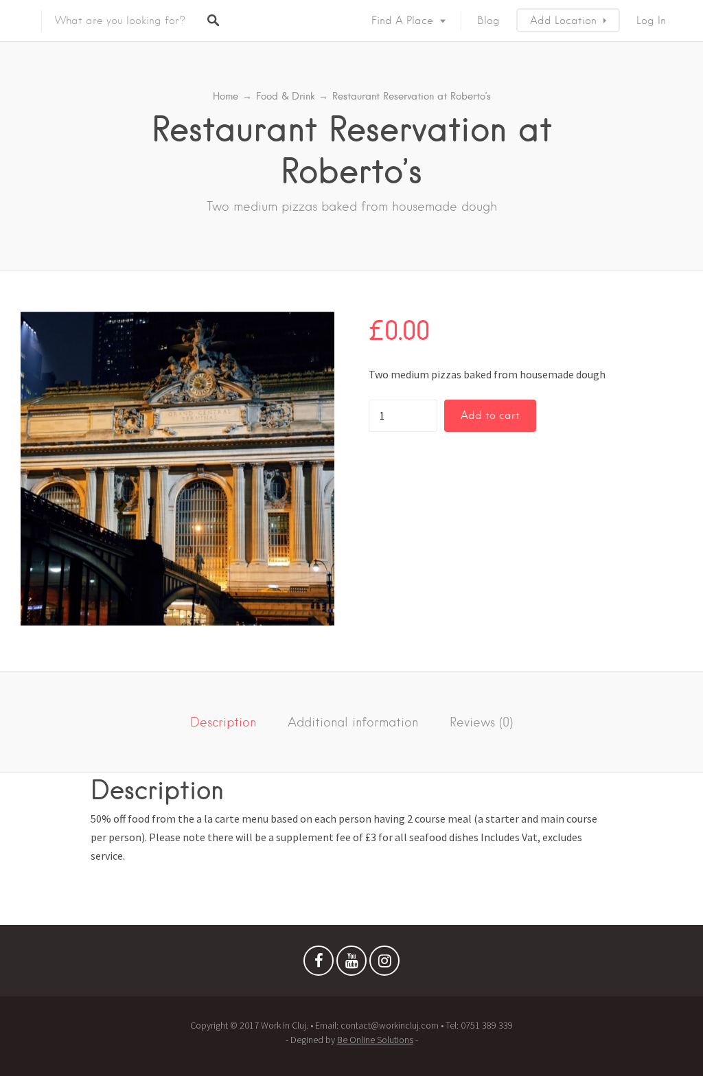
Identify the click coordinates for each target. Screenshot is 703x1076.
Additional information (353, 722)
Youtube (351, 964)
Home (225, 96)
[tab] (223, 722)
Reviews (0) (481, 722)
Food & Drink (285, 96)
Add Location (563, 20)
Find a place (402, 20)
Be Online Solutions (375, 1039)
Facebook (318, 964)
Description (223, 722)
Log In (651, 20)
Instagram (384, 964)
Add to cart (490, 415)
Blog (488, 20)
